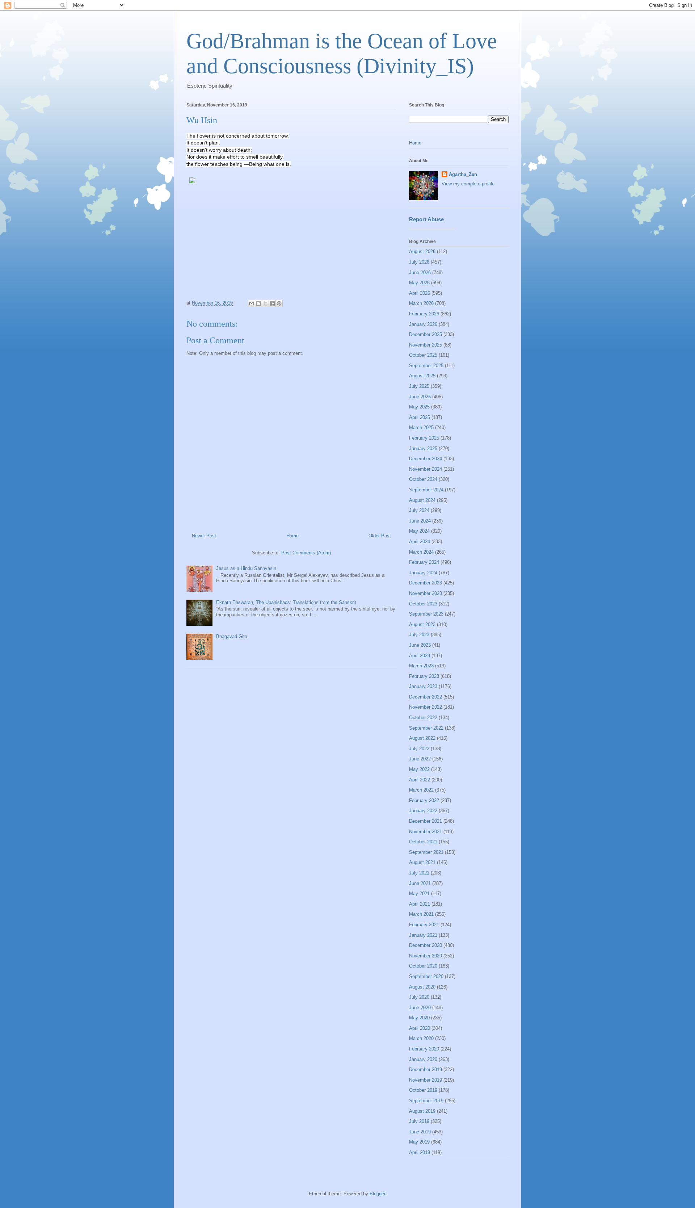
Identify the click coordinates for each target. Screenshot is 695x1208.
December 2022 (425, 697)
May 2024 (419, 531)
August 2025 (422, 375)
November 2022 (425, 707)
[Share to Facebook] (272, 303)
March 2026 (421, 303)
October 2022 (423, 717)
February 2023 (424, 676)
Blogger (377, 1193)
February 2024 (424, 562)
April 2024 (419, 541)
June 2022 (420, 759)
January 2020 (423, 1059)
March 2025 (421, 427)
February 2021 (424, 924)
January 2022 (423, 810)
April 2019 (419, 1152)
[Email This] (251, 303)
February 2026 (424, 313)
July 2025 (419, 386)
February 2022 (424, 800)
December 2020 (425, 945)
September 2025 (426, 365)
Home (292, 535)
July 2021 (419, 873)
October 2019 (423, 1090)
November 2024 (425, 469)
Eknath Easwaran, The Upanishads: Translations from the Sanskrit (286, 602)
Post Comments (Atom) (306, 552)
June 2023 (420, 645)
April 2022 (419, 780)
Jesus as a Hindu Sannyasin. (247, 568)
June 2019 (420, 1131)
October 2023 (423, 604)
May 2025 (419, 407)
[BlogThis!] (258, 303)
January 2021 (423, 935)
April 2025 (419, 417)
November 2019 (425, 1080)
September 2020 (426, 976)
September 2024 (426, 489)
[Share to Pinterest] (279, 303)
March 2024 (421, 552)
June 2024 (420, 521)
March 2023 (421, 665)
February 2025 (424, 438)
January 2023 (423, 686)
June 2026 (420, 272)
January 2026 (423, 324)
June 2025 (420, 396)
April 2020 (419, 1028)
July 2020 (419, 997)
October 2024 (423, 479)
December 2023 (425, 583)
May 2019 (419, 1142)
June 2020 (420, 1007)
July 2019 (419, 1121)
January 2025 (423, 448)
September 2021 (426, 852)
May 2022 (419, 769)
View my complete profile (468, 183)
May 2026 (419, 282)
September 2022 (426, 728)
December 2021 (425, 821)
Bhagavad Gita (231, 636)
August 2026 (422, 251)
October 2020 (423, 966)
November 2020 (425, 956)
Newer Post (204, 535)
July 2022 (419, 748)
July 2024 (419, 510)
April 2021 (419, 904)
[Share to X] (265, 303)
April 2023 (419, 655)
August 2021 (422, 862)
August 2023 (422, 624)
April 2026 (419, 293)
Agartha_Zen (463, 174)
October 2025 (423, 355)
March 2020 (421, 1038)
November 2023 (425, 593)
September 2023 (426, 614)
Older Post (379, 535)
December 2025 (425, 334)
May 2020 (419, 1017)
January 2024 (423, 572)
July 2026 (419, 262)
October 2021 (423, 841)
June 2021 (420, 883)
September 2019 (426, 1100)
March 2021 (421, 914)
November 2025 (425, 345)
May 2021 (419, 893)
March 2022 (421, 790)
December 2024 (425, 458)
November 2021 (425, 831)
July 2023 (419, 634)
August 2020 (422, 987)
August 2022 (422, 738)
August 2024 (422, 500)
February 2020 (424, 1049)
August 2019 (422, 1111)
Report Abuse (426, 219)
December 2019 (425, 1069)
